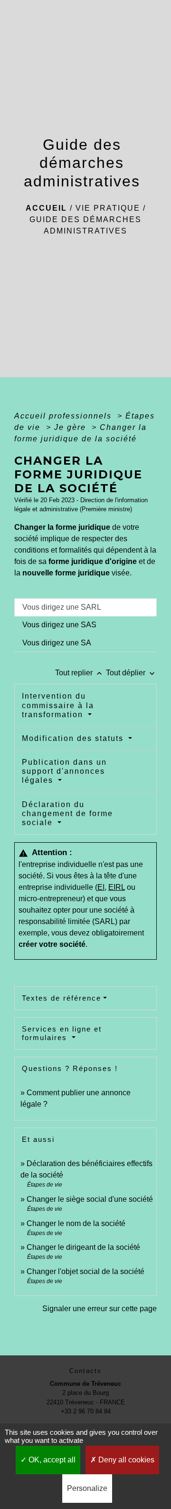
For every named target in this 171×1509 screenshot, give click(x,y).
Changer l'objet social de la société (85, 1271)
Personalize (87, 1488)
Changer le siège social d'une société (90, 1199)
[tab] (85, 607)
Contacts (85, 1370)
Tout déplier (131, 673)
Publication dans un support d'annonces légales (64, 771)
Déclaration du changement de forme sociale (67, 813)
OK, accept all (51, 1460)
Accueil (46, 208)
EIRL (116, 887)
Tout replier (79, 673)
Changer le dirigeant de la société (83, 1247)
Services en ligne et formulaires (62, 1033)
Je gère (71, 427)
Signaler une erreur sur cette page (99, 1309)
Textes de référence (61, 998)
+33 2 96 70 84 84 (86, 1411)
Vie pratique (108, 208)
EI (100, 887)
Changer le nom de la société (76, 1223)
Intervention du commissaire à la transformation (58, 705)
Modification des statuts (74, 738)
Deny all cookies (125, 1460)
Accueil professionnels (64, 416)
